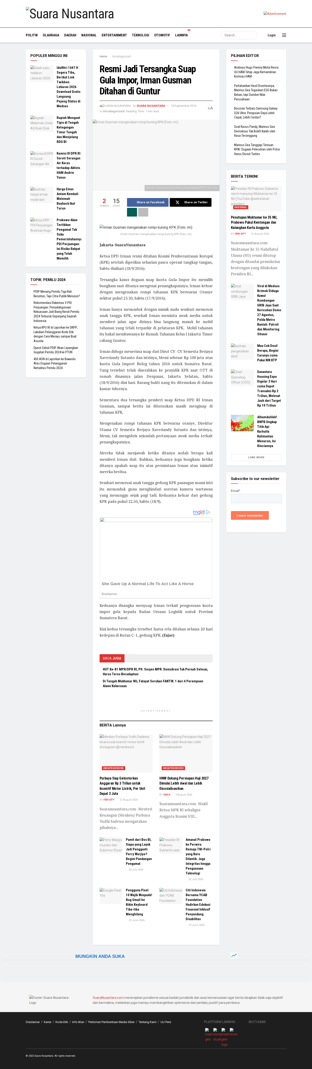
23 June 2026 (136, 920)
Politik (32, 35)
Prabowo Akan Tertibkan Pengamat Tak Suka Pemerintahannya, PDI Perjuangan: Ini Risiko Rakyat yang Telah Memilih (70, 239)
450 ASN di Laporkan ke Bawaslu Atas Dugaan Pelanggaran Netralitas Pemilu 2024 (55, 363)
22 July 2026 (195, 879)
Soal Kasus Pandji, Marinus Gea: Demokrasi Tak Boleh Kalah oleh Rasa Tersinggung (254, 131)
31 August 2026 (259, 233)
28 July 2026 (135, 869)
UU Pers (166, 1022)
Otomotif (162, 35)
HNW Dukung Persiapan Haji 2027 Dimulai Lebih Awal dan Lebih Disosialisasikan (183, 783)
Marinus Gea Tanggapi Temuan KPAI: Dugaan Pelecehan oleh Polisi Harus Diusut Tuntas (257, 149)
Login (271, 35)
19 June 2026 (196, 925)
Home (103, 56)
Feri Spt (108, 799)
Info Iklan (78, 1022)
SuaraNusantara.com (108, 997)
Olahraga (51, 35)
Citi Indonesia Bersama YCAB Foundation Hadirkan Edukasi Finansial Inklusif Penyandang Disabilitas (198, 904)
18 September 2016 (183, 105)
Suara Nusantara (151, 105)
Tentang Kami (147, 1022)
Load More (256, 457)
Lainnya (181, 35)
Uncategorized (121, 56)
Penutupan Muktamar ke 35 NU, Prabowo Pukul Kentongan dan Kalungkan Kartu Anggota (254, 222)
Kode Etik (62, 1022)
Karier (47, 1022)
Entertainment (114, 35)
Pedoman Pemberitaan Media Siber (111, 1022)
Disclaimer (33, 1022)
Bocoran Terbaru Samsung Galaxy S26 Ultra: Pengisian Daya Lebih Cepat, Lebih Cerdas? (256, 113)
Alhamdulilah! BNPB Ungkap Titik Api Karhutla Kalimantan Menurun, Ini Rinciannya (267, 431)
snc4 (166, 794)
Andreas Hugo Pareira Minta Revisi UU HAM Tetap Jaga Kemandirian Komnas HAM (256, 72)
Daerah (70, 35)
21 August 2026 (128, 799)
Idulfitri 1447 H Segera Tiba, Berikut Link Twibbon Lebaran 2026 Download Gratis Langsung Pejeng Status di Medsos (68, 87)
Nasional (89, 35)
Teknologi (140, 35)
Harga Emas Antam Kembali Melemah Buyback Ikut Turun (67, 198)
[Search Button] (253, 35)
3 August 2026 (183, 794)
